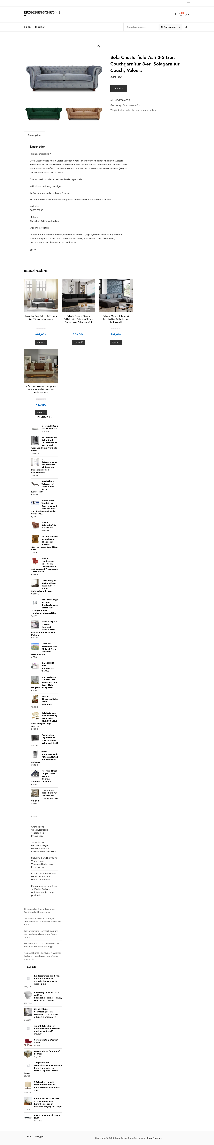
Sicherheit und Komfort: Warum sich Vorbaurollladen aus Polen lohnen (44, 862)
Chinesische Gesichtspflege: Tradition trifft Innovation (39, 831)
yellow (153, 110)
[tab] (34, 135)
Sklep (27, 27)
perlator (145, 110)
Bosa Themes (154, 1138)
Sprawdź (119, 88)
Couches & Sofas (131, 105)
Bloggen (40, 27)
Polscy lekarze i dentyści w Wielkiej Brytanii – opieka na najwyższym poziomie (44, 890)
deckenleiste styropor (128, 110)
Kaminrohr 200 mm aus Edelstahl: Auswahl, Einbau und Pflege (43, 876)
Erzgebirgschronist (42, 14)
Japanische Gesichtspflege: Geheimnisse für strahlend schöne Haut (43, 847)
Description (34, 135)
